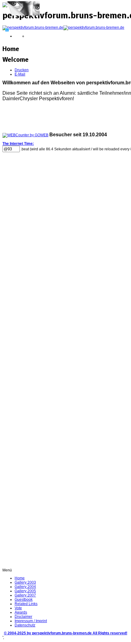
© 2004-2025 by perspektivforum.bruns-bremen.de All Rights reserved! (65, 633)
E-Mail (20, 74)
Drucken (22, 70)
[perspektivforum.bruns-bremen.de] (63, 27)
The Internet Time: (18, 143)
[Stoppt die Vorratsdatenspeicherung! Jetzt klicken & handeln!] (22, 14)
